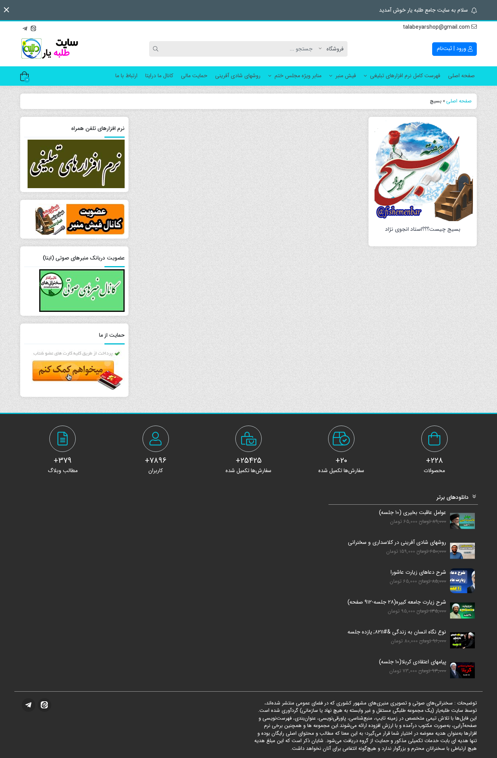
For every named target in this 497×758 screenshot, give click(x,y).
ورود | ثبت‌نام (452, 48)
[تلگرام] (25, 27)
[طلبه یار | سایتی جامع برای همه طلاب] (49, 49)
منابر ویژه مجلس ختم (298, 75)
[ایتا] (33, 27)
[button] (6, 10)
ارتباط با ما (126, 75)
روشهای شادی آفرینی (238, 75)
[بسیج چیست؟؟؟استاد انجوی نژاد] (422, 170)
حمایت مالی (194, 75)
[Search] (157, 49)
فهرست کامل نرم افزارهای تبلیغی (405, 75)
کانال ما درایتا (159, 75)
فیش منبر (345, 75)
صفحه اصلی (461, 75)
